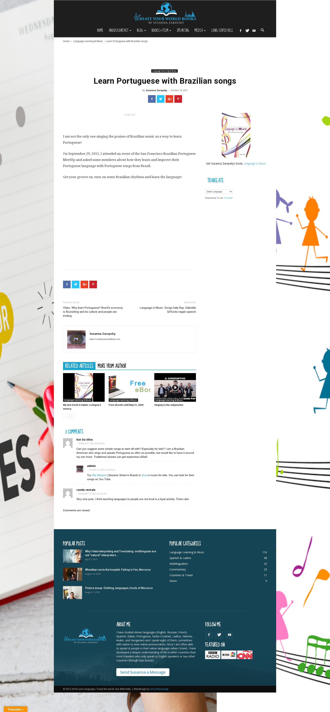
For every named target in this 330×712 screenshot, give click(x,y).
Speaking (183, 30)
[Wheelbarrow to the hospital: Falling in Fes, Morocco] (72, 574)
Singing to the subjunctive (168, 404)
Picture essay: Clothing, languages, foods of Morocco (119, 588)
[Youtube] (254, 30)
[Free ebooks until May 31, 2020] (129, 387)
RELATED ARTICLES (79, 366)
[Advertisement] (165, 56)
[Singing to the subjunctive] (175, 387)
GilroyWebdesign (159, 689)
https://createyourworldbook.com (105, 339)
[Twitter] (247, 30)
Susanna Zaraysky (156, 90)
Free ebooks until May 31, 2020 (126, 404)
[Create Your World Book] (165, 13)
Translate (228, 198)
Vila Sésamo (99, 475)
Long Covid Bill (222, 30)
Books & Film (160, 30)
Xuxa (145, 475)
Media (199, 30)
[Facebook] (240, 30)
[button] (262, 30)
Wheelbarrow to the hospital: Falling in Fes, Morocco (118, 569)
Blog (140, 30)
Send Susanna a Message (143, 672)
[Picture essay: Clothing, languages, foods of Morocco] (72, 592)
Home (100, 30)
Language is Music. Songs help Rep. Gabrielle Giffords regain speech (168, 309)
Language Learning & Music (88, 41)
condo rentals (85, 490)
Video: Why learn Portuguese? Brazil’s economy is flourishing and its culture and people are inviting (93, 312)
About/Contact (118, 30)
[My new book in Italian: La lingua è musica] (84, 387)
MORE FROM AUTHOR (112, 366)
